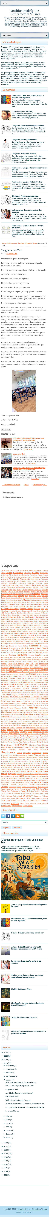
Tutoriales (35, 793)
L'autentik (6, 697)
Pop (46, 747)
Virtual (39, 803)
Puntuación (4, 761)
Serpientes (9, 776)
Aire (2, 577)
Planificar (32, 745)
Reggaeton (26, 765)
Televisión (4, 784)
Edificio (25, 646)
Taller (31, 782)
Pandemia (30, 736)
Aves (14, 590)
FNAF (32, 664)
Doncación (24, 644)
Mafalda (24, 708)
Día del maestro (20, 637)
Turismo (28, 793)
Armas (21, 585)
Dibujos (17, 639)
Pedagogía (18, 740)
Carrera (38, 602)
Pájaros (16, 736)
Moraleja (4, 723)
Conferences (12, 617)
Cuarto (19, 625)
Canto (3, 602)
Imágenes (13, 684)
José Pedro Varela (16, 693)
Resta (11, 767)
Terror (19, 787)
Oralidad (27, 734)
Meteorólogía (30, 719)
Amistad (28, 581)
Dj (39, 642)
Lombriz (24, 704)
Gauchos (31, 670)
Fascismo (18, 662)
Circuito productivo (8, 611)
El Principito (29, 648)
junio (8, 1120)
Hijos (20, 676)
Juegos (14, 694)
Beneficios (36, 594)
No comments (12, 254)
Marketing (14, 714)
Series (3, 776)
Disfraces (19, 642)
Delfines (25, 631)
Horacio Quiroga (28, 680)
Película (42, 740)
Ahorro (45, 575)
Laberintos (4, 699)
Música (16, 725)
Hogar (45, 678)
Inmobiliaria (44, 686)
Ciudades (18, 611)
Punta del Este (30, 759)
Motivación (17, 723)
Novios (16, 730)
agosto (9, 1080)
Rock (8, 769)
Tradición (37, 791)
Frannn (26, 666)
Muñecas (4, 725)
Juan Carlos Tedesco (29, 693)
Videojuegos (5, 803)
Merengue (9, 719)
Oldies (30, 732)
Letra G (9, 701)
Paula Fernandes (42, 738)
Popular (6, 828)
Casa (34, 604)
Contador (24, 619)
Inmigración (34, 686)
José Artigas (5, 693)
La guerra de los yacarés (20, 697)
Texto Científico (43, 787)
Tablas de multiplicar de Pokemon (24, 1017)
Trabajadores (15, 791)
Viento (22, 803)
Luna (42, 706)
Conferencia (20, 617)
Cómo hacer (21, 615)
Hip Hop (26, 676)
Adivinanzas (44, 573)
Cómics (14, 615)
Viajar (3, 800)
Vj (47, 803)
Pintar (39, 742)
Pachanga (4, 736)
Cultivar (39, 627)
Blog (26, 596)
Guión (26, 674)
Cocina (13, 613)
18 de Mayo (5, 570)
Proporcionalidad (32, 757)
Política (41, 747)
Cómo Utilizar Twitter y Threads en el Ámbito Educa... (25, 1104)
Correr (36, 621)
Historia (12, 678)
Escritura (12, 655)
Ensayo (45, 652)
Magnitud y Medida (8, 710)
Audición (35, 588)
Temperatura (22, 784)
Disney (26, 642)
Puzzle (11, 761)
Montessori (34, 721)
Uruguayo (37, 796)
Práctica (44, 749)
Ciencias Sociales (26, 609)
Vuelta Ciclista (6, 806)
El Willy (9, 650)
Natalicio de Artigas (40, 725)
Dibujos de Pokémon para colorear (25, 196)
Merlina (18, 719)
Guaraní (21, 674)
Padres (10, 736)
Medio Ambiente (26, 717)
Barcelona (27, 592)
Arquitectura (27, 585)
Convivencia (44, 619)
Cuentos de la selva (28, 627)
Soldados (12, 780)
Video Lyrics (34, 800)
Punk (23, 759)
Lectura (37, 699)
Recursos (11, 763)
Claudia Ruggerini (42, 611)
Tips (46, 789)
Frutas (36, 666)
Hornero (39, 680)
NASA (30, 725)
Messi (23, 719)
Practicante (8, 752)
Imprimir (20, 684)
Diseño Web (11, 642)
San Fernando (11, 771)
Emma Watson (27, 650)
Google (11, 674)
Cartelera (10, 604)
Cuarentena (5, 625)
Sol (8, 780)
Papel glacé (44, 736)
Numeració (27, 730)
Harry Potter (13, 676)
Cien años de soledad (34, 606)
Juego (8, 694)
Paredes (16, 738)
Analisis (40, 581)
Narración (24, 725)
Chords (22, 606)
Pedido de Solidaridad (30, 740)
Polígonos (35, 747)
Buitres (8, 598)
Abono (3, 573)
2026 (26, 570)
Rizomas (41, 767)
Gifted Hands (30, 672)
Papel (37, 736)
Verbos (33, 798)
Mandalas (34, 710)
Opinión (21, 734)
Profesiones (4, 757)
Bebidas (17, 594)
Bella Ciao (23, 594)
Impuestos (27, 684)
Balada (19, 590)
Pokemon (20, 747)
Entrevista (4, 655)
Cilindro (37, 609)
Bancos (30, 590)
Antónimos (31, 583)
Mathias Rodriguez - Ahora (21, 989)
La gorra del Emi (11, 250)
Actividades (18, 572)
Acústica (35, 572)
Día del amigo (9, 637)
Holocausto (5, 680)
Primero (37, 755)
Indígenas (45, 684)
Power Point (32, 750)
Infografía (20, 686)
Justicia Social (28, 694)
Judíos (3, 694)
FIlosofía (29, 662)
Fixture (10, 664)
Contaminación (33, 619)
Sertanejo (15, 776)
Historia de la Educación (25, 678)
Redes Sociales (34, 763)
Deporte (45, 631)
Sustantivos (20, 782)
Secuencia (30, 771)
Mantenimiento (43, 710)
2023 (6, 1063)
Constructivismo (16, 619)
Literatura (12, 704)
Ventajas (19, 798)
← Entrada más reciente (11, 485)
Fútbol (11, 668)
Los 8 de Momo (39, 704)
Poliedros (28, 747)
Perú (20, 742)
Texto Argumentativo (29, 787)
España (38, 655)
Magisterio (34, 708)
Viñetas (27, 803)
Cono (26, 617)
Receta (37, 761)
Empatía (35, 650)
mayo (8, 1123)
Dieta (35, 639)
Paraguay (4, 738)
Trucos (23, 793)
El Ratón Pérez (40, 648)
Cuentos (21, 243)
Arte (34, 585)
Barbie (21, 592)
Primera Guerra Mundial (24, 755)
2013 (6, 1175)
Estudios (19, 660)
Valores (45, 796)
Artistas (3, 588)
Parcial (10, 738)
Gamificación (39, 668)
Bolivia (39, 596)
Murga (10, 725)
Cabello (45, 598)
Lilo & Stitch (34, 701)
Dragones (31, 644)
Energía (39, 652)
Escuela (22, 654)
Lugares (19, 706)
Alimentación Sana (27, 579)
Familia (11, 662)
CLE (2, 613)
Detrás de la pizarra (34, 635)
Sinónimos (22, 778)
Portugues (12, 750)
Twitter (3, 796)
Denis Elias (32, 631)
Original (40, 734)
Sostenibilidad (26, 780)
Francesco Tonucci (7, 666)
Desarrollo (4, 633)
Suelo (33, 780)
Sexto (21, 776)
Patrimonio (33, 738)
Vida (28, 800)
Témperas (13, 784)
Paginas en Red (28, 1212)
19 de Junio (14, 570)
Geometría (12, 672)
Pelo (46, 740)
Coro (21, 621)
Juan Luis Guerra (42, 693)
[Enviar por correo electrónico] (2, 429)
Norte (46, 728)
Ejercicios (4, 648)
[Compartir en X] (7, 429)
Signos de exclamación (39, 776)
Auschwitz (4, 590)
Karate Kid (36, 694)
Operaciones (13, 734)
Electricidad (17, 650)
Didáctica (24, 639)
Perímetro (4, 742)
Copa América (7, 621)
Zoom (30, 806)
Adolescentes (12, 243)
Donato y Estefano (15, 644)
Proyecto (10, 759)
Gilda (37, 672)
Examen (34, 660)
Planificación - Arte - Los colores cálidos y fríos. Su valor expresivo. (28, 97)
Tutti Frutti (44, 793)
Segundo (12, 773)
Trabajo (24, 791)
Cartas (3, 604)
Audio (41, 588)
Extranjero (4, 662)
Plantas (45, 745)
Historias (38, 678)
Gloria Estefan (43, 672)
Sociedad (36, 778)
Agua (40, 575)
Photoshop (26, 742)
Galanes (32, 668)
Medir (39, 717)
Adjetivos (4, 575)
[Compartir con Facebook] (10, 429)
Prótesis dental (43, 757)
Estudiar (13, 660)
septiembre (10, 1076)
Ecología (4, 646)
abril (7, 1127)
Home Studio (16, 680)
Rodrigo (14, 769)
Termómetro (12, 787)
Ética (24, 660)
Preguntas (27, 753)
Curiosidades (11, 629)
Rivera (35, 767)
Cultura (45, 627)
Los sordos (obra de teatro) (22, 111)
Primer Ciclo (12, 755)
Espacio (31, 655)
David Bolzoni (5, 631)
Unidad (9, 796)
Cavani (45, 604)
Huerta (45, 680)
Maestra (10, 708)
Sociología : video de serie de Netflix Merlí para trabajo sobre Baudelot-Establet (29, 469)
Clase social (26, 611)
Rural (42, 769)
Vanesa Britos (5, 798)
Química (18, 761)
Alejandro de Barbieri (40, 577)
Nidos (37, 728)
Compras (36, 615)
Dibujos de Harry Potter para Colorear (19, 1086)
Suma (38, 780)
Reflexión (44, 763)
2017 (6, 1161)
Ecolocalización (43, 644)
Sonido (18, 780)
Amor (34, 581)
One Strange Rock (39, 732)
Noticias (10, 730)
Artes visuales (42, 585)
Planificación (20, 744)
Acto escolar (27, 573)
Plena (3, 747)
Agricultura (33, 575)
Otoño (45, 734)
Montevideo (43, 721)
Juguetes (20, 694)
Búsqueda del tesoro (36, 598)
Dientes (30, 639)
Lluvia (18, 704)
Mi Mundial (44, 719)
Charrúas (4, 606)
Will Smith (15, 806)
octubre (9, 1073)
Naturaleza (5, 728)
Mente (3, 719)
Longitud (30, 704)
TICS (37, 789)
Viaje (8, 800)
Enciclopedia (22, 652)
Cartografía (16, 604)
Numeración (36, 730)
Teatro (36, 782)
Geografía (44, 670)
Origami (34, 734)
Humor (11, 682)
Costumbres (43, 621)
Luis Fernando (27, 706)
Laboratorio (11, 699)
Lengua (44, 699)
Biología (21, 596)
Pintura (3, 745)
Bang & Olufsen (13, 592)
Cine (46, 609)
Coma (9, 615)
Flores (27, 664)
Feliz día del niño (11, 1097)
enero (8, 1138)
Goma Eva (5, 674)
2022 (6, 1143)
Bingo (9, 596)
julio (7, 1116)
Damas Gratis (31, 629)
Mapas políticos (43, 712)
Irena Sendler (28, 690)
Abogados (45, 570)
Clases (33, 611)
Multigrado (33, 723)
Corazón (16, 621)
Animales (12, 583)
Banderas (4, 592)
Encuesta (31, 652)
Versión (45, 798)
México (36, 719)
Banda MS (37, 590)
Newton (32, 728)
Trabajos (30, 791)
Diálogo (45, 637)
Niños (41, 728)
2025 (6, 1056)
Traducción (44, 791)
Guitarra (32, 674)
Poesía (14, 747)
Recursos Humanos (22, 763)
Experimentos (42, 660)
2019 (22, 570)
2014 (6, 1171)
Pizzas (9, 745)
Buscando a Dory (16, 598)
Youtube (25, 806)
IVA (42, 690)
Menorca (45, 717)
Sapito (18, 771)
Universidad (17, 796)
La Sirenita (44, 697)
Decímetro (20, 631)
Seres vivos (34, 774)
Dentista (39, 631)
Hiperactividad (34, 676)
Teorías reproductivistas (38, 784)
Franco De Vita (18, 666)
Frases (31, 666)
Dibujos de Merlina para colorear (24, 140)
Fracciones (43, 664)
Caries (20, 602)
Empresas (42, 650)
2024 (6, 1060)
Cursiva (18, 629)
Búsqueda (26, 598)
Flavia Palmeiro (18, 664)
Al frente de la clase (12, 577)
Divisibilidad (34, 642)
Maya (13, 717)
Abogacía (37, 570)
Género (37, 670)
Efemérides (44, 646)
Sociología (44, 778)
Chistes (15, 606)
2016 (6, 1164)
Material (37, 714)
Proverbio (4, 759)
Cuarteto (13, 625)
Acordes (8, 573)
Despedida (24, 635)
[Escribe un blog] (5, 429)
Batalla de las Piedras (39, 592)
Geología (4, 672)
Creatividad (17, 623)
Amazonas (44, 579)
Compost (30, 615)
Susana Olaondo (10, 782)
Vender (13, 798)
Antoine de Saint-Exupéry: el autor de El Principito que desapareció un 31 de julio (26, 948)
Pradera (19, 753)
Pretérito (45, 753)
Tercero (4, 786)
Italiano (38, 690)
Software (3, 780)
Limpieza (41, 701)
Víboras (13, 800)
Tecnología (43, 782)
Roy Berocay (26, 769)
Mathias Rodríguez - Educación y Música (25, 12)
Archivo (17, 828)
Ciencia (45, 606)
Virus (44, 803)
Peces (11, 740)
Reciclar (4, 763)
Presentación (36, 753)
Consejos (31, 617)
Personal (15, 742)
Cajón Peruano (6, 600)
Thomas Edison (25, 789)
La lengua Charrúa (12, 1111)
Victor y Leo (21, 800)
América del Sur (13, 581)
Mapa (15, 712)
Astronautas (11, 588)
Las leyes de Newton (23, 699)
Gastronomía (18, 670)
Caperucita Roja (12, 602)
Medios (35, 717)
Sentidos (25, 774)
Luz (46, 706)
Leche (32, 699)
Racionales (25, 761)
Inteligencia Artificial (20, 688)
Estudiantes (5, 660)
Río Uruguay (25, 767)
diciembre (10, 1066)
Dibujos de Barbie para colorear (24, 154)
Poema (8, 747)
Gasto (12, 670)
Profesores (13, 757)
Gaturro (25, 670)
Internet (14, 690)
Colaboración (22, 613)
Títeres (3, 791)
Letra (3, 701)
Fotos (36, 664)
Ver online (26, 798)
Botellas (45, 596)
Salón (46, 769)
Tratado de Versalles (13, 793)
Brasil (3, 598)
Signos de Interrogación (9, 778)
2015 (6, 1168)
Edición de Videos (15, 646)
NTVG (21, 730)
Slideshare (29, 778)
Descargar (24, 633)
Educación (28, 243)
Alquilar (37, 579)
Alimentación (14, 579)
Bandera (45, 590)
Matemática (28, 714)
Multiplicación (43, 723)
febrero (9, 1134)
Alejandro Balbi (26, 577)
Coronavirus (28, 621)
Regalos (15, 765)
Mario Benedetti (6, 714)
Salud (3, 771)
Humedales (4, 682)
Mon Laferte (18, 721)
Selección (19, 774)
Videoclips (44, 800)
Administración (13, 575)
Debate (13, 631)
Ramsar (32, 761)
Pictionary (33, 742)
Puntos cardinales (42, 759)
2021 (6, 1146)
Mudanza (25, 723)
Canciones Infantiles (40, 600)
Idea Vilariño (18, 682)
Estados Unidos (25, 657)
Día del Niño (30, 637)
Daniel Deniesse (42, 629)
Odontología (23, 732)
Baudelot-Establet (7, 594)
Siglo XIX (28, 776)
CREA (10, 623)
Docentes (5, 644)
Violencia (33, 803)
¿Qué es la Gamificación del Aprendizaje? (21, 1082)
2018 (6, 1157)
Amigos (22, 581)
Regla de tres (34, 765)
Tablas (27, 782)
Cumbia (4, 629)
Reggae (20, 765)
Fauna (24, 662)
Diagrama (39, 637)
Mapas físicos (32, 712)
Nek (24, 728)
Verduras (39, 798)
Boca (30, 596)
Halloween (4, 676)
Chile (10, 606)
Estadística (14, 657)
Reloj (39, 765)
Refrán (3, 765)
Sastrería (23, 771)
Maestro (18, 708)
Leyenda (19, 701)
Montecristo (26, 721)
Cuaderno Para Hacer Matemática (35, 623)
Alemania (4, 579)
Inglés (27, 686)
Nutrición (12, 732)
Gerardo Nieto (21, 672)
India (39, 684)
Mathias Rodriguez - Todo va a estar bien (22, 841)
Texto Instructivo (7, 789)
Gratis (16, 674)
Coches (7, 613)
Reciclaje (44, 761)
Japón (46, 690)
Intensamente (6, 690)
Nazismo (19, 728)
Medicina (18, 717)
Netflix (28, 728)
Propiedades (21, 757)
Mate (20, 714)
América (3, 581)
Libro (25, 701)
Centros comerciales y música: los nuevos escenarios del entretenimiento (27, 976)
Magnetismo (44, 708)
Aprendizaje (5, 585)
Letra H (13, 701)
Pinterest (45, 742)
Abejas (31, 570)
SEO (29, 774)
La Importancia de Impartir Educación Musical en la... (25, 1107)
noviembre (10, 1069)
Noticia (3, 730)
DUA (36, 644)
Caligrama (15, 600)
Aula (46, 588)
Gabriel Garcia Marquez (21, 668)
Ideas (25, 682)
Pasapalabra (24, 738)
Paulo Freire (5, 740)
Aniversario (22, 583)
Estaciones (5, 657)
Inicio (4, 243)
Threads (32, 789)
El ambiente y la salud (16, 648)
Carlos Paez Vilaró (28, 602)
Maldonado (21, 710)
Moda (11, 721)
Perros (10, 742)
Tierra (42, 789)
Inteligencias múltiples (39, 688)
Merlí (13, 719)
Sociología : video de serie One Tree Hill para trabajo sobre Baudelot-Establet (28, 439)
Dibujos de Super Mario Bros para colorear (28, 126)
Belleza (29, 594)
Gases (8, 670)
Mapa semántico (22, 712)
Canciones (28, 600)
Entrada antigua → (40, 485)
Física (35, 662)
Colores (4, 615)
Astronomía (20, 588)
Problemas (44, 755)
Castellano (39, 604)
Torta (8, 791)
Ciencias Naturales (10, 608)
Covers (4, 623)
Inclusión (34, 684)
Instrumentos (5, 688)
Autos (10, 590)
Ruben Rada (35, 769)
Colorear (44, 613)
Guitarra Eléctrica (42, 674)
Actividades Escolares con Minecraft (19, 1093)
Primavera (4, 755)
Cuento (25, 625)
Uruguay (28, 795)
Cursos (23, 629)
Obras (17, 732)
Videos (15, 803)
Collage (30, 613)
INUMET (20, 690)
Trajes (3, 793)
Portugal (3, 750)
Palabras (23, 736)
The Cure (16, 789)
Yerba (20, 806)
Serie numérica (43, 774)
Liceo (35, 243)
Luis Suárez (37, 706)
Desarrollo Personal (14, 633)
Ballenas (25, 590)
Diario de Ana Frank (7, 639)
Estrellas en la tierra (40, 657)
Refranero (9, 765)
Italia (33, 690)
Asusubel (29, 588)
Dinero (40, 639)
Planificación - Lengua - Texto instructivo (27, 182)
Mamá (28, 710)
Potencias (22, 750)
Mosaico (10, 723)
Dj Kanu (44, 642)
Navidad (12, 728)
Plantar (39, 745)
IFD (29, 682)
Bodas (34, 596)
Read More (28, 449)
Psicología (17, 759)
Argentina (14, 585)
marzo (8, 1130)
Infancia (3, 686)
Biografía (14, 596)
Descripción (33, 633)
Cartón (23, 604)
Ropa (19, 769)
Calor (21, 600)
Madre (3, 708)
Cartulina (29, 604)
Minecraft (4, 721)
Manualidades (6, 712)
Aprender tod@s (42, 583)
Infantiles (11, 686)
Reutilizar (17, 767)
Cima (42, 609)
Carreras (45, 602)
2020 (6, 1150)
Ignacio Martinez (35, 682)
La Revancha (35, 697)
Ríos (31, 767)
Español (45, 655)
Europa (29, 660)
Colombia (37, 613)
